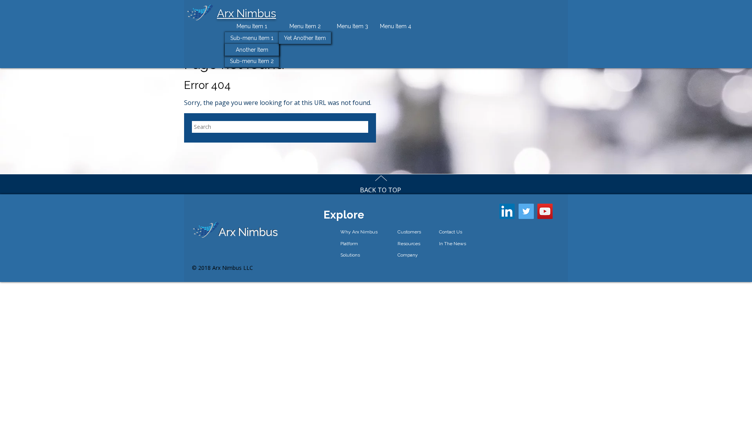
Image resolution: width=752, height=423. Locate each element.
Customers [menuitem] (409, 232)
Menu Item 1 (252, 26)
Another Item (252, 50)
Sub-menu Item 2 (252, 61)
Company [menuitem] (408, 255)
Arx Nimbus (246, 13)
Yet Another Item (305, 38)
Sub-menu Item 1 (251, 38)
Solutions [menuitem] (350, 255)
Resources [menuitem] (409, 243)
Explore (344, 214)
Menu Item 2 (305, 26)
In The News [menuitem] (452, 243)
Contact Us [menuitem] (450, 232)
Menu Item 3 (352, 26)
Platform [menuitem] (349, 243)
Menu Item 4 (395, 26)
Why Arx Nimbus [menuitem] (359, 232)
